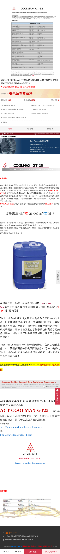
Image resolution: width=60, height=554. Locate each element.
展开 (57, 396)
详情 (10, 129)
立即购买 (33, 552)
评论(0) (30, 129)
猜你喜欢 (50, 129)
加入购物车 (52, 552)
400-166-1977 (10, 533)
